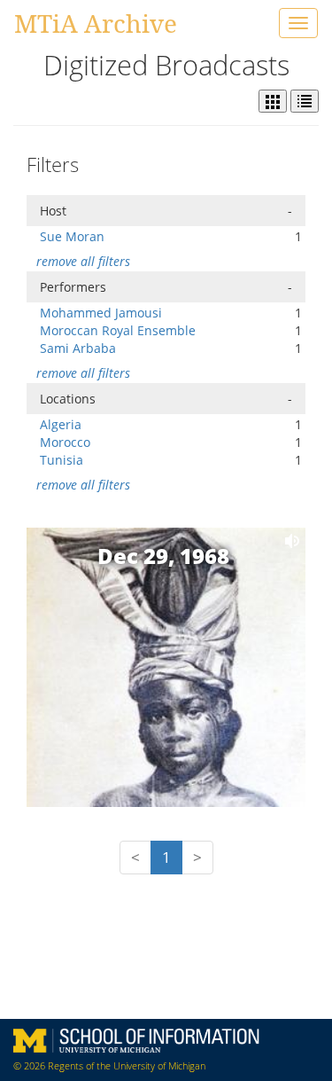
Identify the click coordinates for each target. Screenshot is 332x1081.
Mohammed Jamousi (101, 312)
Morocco (65, 442)
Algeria (60, 424)
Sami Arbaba (78, 348)
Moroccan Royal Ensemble (118, 330)
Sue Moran (72, 236)
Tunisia (61, 459)
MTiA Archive (95, 23)
